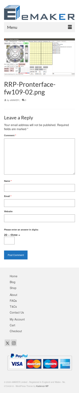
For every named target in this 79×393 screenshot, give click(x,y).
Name (8, 180)
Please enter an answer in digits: (21, 229)
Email (7, 196)
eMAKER (14, 100)
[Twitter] (7, 342)
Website (8, 211)
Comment (10, 135)
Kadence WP (42, 386)
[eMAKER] (39, 12)
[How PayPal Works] (39, 361)
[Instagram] (14, 342)
